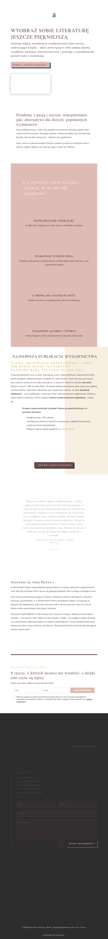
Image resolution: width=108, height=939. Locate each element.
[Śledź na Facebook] (49, 915)
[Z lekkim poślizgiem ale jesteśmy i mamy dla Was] (46, 882)
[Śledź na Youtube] (59, 915)
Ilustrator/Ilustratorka (30, 785)
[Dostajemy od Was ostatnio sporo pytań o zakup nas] (30, 882)
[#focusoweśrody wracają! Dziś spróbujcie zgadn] (14, 882)
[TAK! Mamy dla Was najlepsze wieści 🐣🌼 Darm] (94, 882)
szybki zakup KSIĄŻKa (55, 465)
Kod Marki (81, 927)
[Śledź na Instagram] (54, 915)
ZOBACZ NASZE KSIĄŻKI (29, 64)
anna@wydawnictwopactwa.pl (84, 746)
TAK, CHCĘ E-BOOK (82, 690)
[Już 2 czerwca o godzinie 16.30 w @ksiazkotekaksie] (62, 882)
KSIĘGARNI (68, 428)
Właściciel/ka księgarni (31, 792)
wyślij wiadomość (81, 843)
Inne (21, 796)
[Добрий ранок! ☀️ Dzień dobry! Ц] (78, 882)
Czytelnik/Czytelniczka (30, 781)
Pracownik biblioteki (29, 789)
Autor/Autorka (26, 777)
